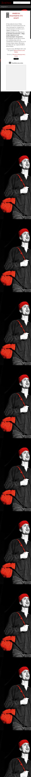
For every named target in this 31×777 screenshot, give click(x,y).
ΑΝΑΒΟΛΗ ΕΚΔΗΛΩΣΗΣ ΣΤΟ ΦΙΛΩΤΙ (16, 15)
